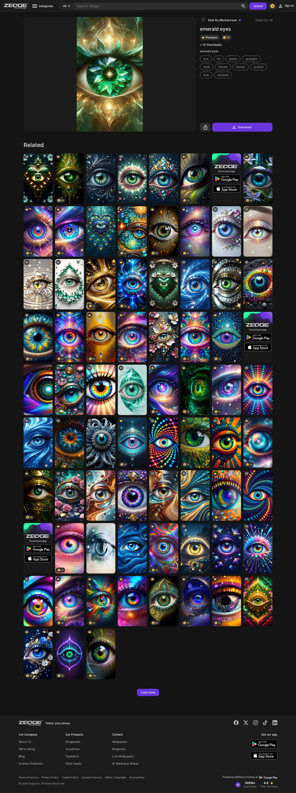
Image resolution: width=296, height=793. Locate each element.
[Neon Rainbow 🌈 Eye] (257, 548)
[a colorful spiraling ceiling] (100, 495)
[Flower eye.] (226, 231)
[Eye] (38, 390)
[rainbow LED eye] (257, 390)
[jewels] (163, 337)
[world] (69, 442)
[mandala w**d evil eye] (257, 601)
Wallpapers (119, 741)
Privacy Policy (50, 777)
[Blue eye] (195, 284)
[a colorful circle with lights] (163, 442)
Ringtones (119, 749)
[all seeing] (195, 495)
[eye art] (100, 178)
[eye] (69, 495)
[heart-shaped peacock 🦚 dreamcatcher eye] (100, 231)
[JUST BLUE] (100, 442)
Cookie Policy (70, 777)
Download (244, 127)
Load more (148, 692)
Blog (22, 756)
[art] (38, 284)
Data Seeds (73, 763)
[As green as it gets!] (132, 390)
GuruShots (72, 749)
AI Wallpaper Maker (125, 763)
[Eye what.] (100, 390)
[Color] (132, 601)
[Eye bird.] (226, 548)
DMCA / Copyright (115, 777)
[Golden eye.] (226, 442)
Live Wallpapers (123, 756)
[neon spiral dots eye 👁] (257, 495)
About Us (25, 741)
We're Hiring (27, 749)
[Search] (243, 6)
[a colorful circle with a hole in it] (257, 284)
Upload (258, 6)
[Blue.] (38, 442)
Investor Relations (31, 763)
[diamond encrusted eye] (163, 178)
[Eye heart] (163, 284)
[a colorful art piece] (132, 495)
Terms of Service (28, 777)
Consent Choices (92, 777)
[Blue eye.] (132, 548)
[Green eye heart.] (38, 178)
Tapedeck (72, 756)
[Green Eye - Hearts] (132, 178)
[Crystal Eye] (69, 390)
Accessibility (136, 777)
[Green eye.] (226, 284)
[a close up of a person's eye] (257, 231)
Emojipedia (72, 741)
